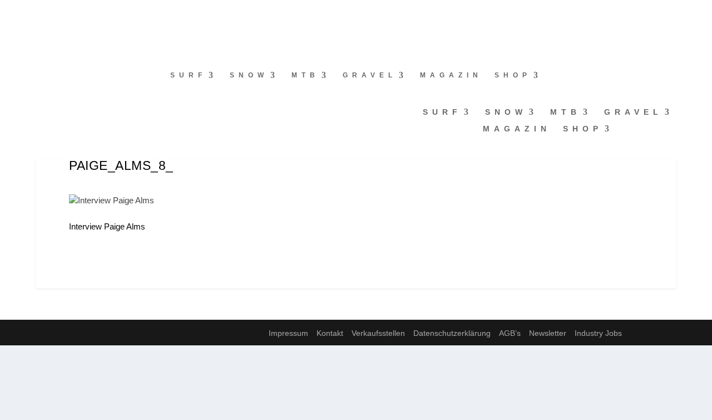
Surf (188, 75)
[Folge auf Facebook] (9, 14)
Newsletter (547, 333)
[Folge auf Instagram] (31, 14)
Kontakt (330, 333)
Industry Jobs (598, 333)
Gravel (370, 75)
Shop (513, 75)
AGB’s (510, 333)
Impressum (288, 333)
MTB (305, 75)
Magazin (451, 75)
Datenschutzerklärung (452, 333)
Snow (249, 75)
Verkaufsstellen (378, 333)
